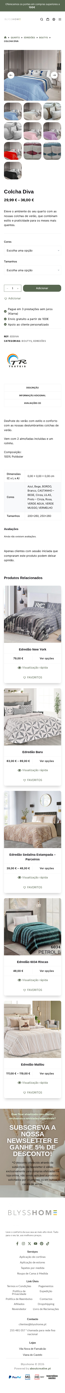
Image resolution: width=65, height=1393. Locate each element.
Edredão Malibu (32, 1064)
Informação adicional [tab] (32, 395)
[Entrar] (54, 19)
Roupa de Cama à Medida (32, 1273)
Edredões (39, 341)
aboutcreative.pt (40, 1368)
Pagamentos (45, 1286)
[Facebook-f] (17, 1243)
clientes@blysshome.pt (32, 1324)
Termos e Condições (19, 1286)
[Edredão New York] (32, 614)
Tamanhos (10, 261)
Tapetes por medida (32, 1268)
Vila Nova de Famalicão (32, 1348)
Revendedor (19, 1309)
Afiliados (19, 1304)
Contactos (46, 1299)
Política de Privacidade (19, 1292)
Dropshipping (46, 1304)
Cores (7, 241)
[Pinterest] (41, 1243)
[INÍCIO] (5, 37)
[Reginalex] (17, 361)
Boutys (27, 341)
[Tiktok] (47, 1243)
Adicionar (42, 288)
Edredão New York (32, 649)
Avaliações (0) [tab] (32, 403)
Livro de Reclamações (46, 1309)
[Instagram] (23, 1243)
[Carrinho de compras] (47, 19)
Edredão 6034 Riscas (32, 962)
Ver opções (47, 658)
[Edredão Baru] (32, 716)
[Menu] (60, 19)
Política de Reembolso (19, 1299)
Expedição (46, 1291)
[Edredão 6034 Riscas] (32, 926)
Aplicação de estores (32, 1262)
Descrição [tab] (32, 387)
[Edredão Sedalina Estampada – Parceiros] (32, 819)
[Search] (41, 19)
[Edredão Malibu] (32, 1029)
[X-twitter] (29, 1243)
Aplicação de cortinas (32, 1257)
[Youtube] (35, 1243)
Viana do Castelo (32, 1354)
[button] (12, 298)
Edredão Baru (32, 752)
